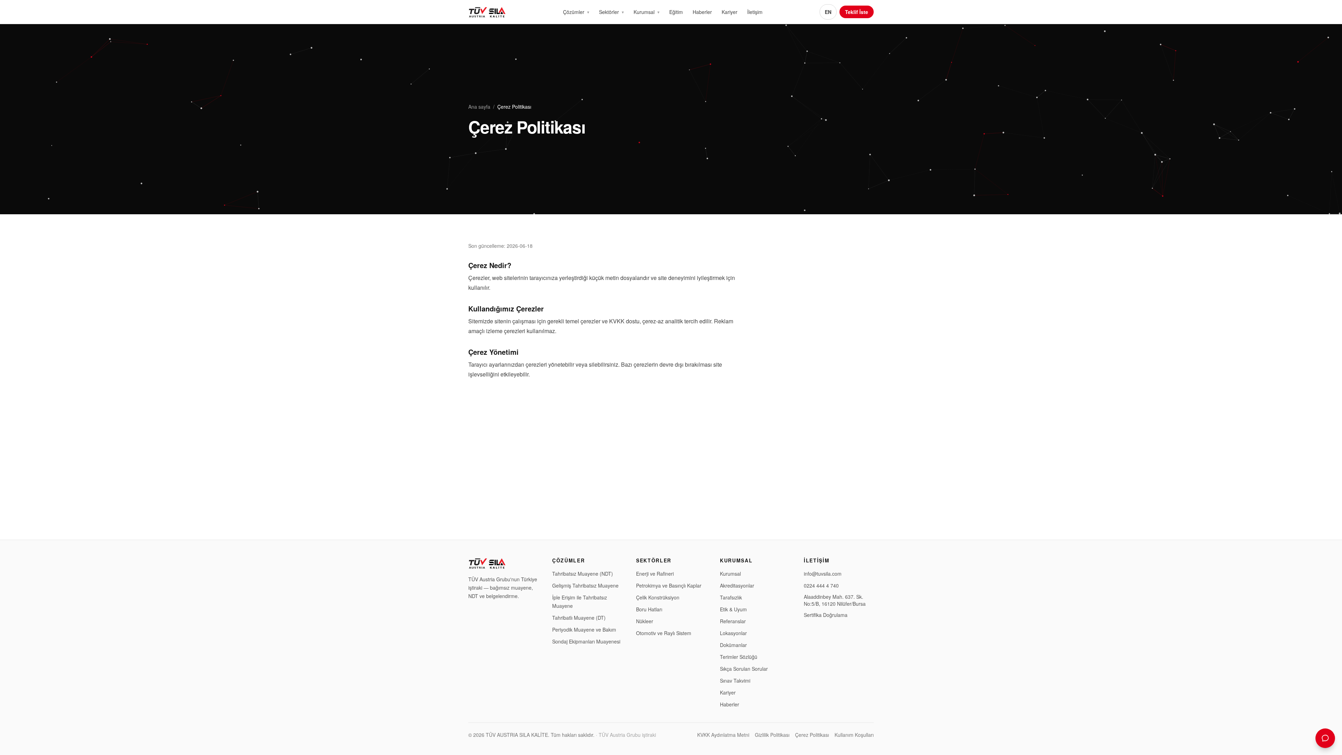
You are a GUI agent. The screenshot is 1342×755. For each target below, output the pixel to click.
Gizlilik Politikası (772, 734)
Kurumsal (644, 11)
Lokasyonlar (733, 633)
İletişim (755, 11)
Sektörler (609, 11)
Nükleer (644, 621)
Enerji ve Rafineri (655, 573)
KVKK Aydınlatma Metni (723, 734)
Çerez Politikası (812, 734)
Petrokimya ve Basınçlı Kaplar (668, 585)
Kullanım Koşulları (854, 734)
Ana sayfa (479, 106)
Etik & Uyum (733, 609)
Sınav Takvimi (735, 680)
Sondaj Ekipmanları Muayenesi (586, 641)
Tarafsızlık (731, 597)
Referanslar (733, 621)
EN (828, 11)
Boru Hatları (649, 609)
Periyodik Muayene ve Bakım (584, 629)
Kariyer (729, 11)
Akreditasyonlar (737, 585)
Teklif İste (856, 11)
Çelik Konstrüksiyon (657, 597)
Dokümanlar (733, 644)
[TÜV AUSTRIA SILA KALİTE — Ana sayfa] (487, 12)
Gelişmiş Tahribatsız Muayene (585, 585)
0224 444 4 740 (821, 585)
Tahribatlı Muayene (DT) (579, 617)
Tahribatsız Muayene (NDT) (582, 573)
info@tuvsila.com (823, 573)
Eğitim (676, 11)
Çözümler (573, 11)
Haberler (702, 11)
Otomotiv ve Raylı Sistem (663, 633)
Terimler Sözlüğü (738, 656)
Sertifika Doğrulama (825, 614)
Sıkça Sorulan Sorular (744, 668)
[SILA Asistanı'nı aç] (1325, 738)
